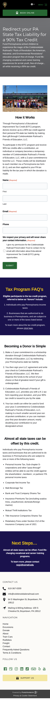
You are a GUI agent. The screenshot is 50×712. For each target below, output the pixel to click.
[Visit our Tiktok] (27, 668)
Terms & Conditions (12, 653)
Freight (6, 643)
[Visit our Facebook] (5, 668)
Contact (6, 646)
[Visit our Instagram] (16, 668)
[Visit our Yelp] (39, 668)
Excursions (8, 627)
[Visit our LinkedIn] (21, 668)
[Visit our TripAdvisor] (33, 668)
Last (4, 204)
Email (10, 211)
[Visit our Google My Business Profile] (11, 668)
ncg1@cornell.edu (25, 565)
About (5, 633)
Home (5, 624)
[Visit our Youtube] (44, 668)
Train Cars (8, 637)
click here (28, 328)
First (5, 191)
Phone (6, 224)
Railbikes (7, 640)
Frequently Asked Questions (16, 649)
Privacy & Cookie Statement (25, 696)
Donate (6, 630)
